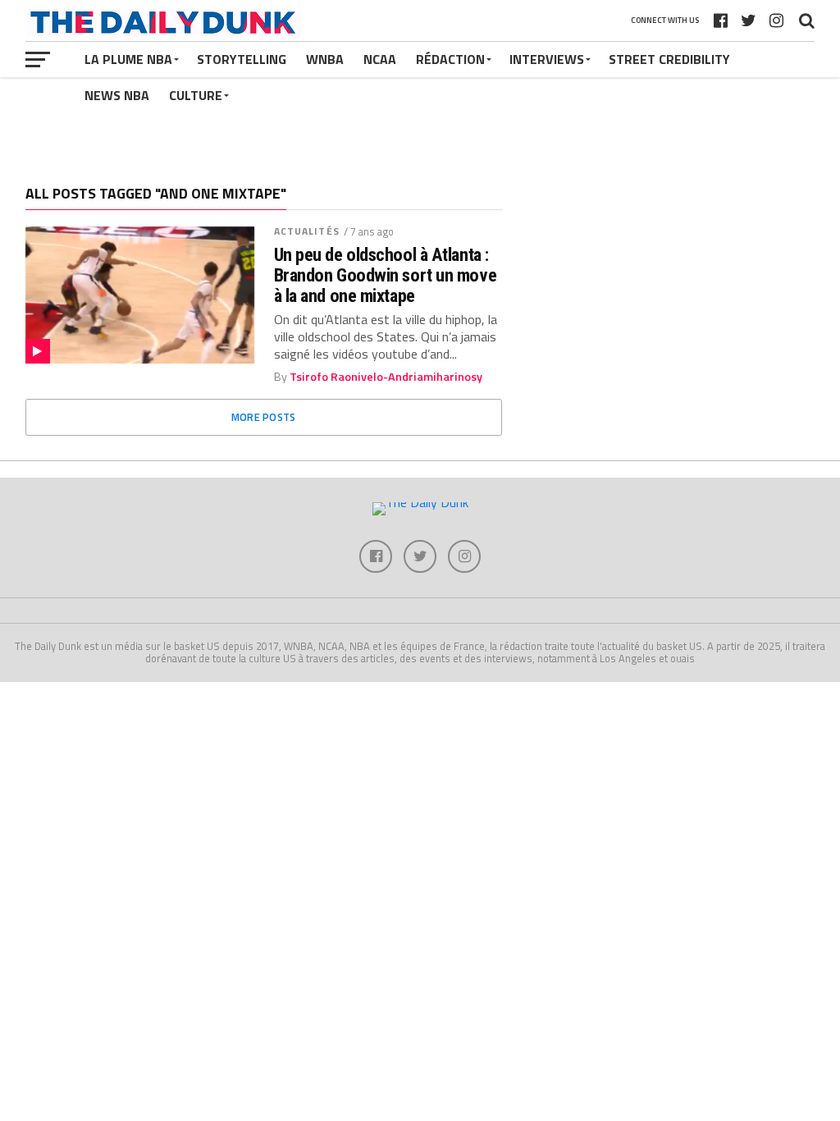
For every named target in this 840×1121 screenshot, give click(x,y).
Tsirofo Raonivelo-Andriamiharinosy (386, 377)
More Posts (263, 417)
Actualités (307, 231)
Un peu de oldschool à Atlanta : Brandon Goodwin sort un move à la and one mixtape (385, 275)
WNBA (325, 59)
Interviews (546, 59)
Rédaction (450, 59)
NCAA (379, 59)
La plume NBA (128, 59)
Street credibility (669, 59)
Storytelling (241, 59)
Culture (195, 95)
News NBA (116, 95)
